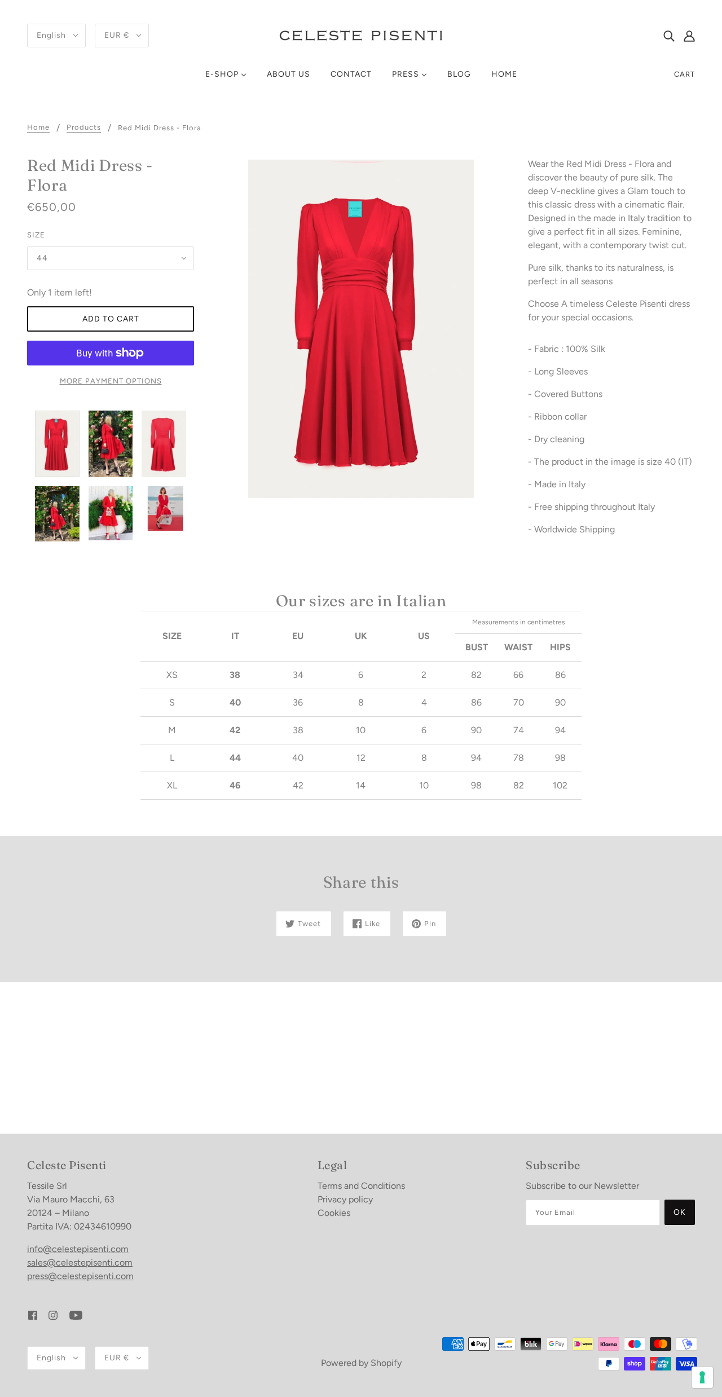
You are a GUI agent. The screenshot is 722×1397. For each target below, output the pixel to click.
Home (38, 127)
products (84, 127)
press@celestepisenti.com (80, 1276)
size (36, 235)
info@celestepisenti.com (78, 1249)
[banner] (361, 34)
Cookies (334, 1212)
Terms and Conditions (361, 1185)
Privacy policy (345, 1199)
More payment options (111, 381)
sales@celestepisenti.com (80, 1262)
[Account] (689, 35)
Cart (684, 74)
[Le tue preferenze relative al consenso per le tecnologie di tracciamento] (702, 1377)
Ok (679, 1212)
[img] (669, 35)
